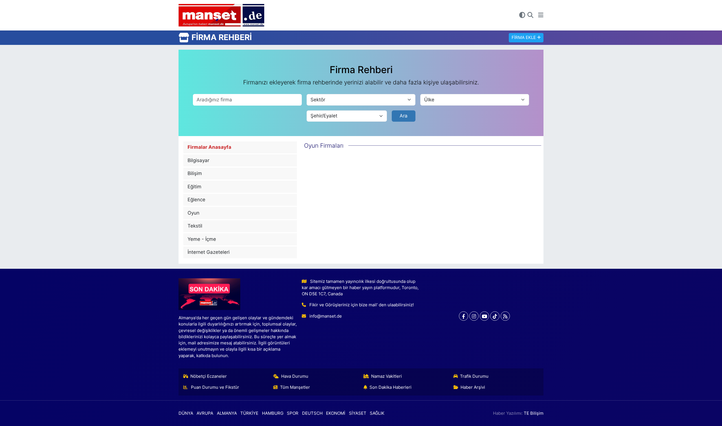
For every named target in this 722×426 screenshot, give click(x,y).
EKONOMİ (335, 413)
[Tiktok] (494, 316)
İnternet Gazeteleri (209, 252)
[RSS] (505, 316)
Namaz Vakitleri (386, 376)
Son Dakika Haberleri (390, 387)
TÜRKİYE (249, 413)
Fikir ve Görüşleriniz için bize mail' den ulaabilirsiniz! (361, 304)
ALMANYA (227, 413)
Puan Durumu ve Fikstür (214, 387)
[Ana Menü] (540, 15)
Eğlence (196, 199)
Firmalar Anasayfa (209, 147)
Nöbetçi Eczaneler (208, 376)
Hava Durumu (294, 376)
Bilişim (195, 173)
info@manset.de (325, 316)
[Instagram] (474, 316)
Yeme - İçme (202, 239)
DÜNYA (186, 413)
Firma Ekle (524, 37)
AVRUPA (205, 413)
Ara (404, 116)
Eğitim (194, 186)
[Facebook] (463, 316)
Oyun (193, 213)
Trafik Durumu (474, 376)
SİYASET (357, 413)
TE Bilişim (533, 413)
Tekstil (195, 226)
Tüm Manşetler (295, 387)
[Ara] (530, 15)
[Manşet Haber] (221, 15)
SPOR (292, 413)
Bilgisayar (198, 160)
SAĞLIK (377, 413)
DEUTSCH (312, 413)
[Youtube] (484, 316)
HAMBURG (272, 413)
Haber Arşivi (473, 387)
